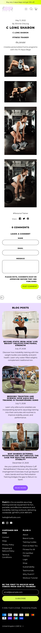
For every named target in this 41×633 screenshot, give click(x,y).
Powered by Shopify (29, 608)
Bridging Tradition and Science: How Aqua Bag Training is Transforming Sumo (20, 398)
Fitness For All (29, 549)
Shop (25, 563)
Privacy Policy (8, 545)
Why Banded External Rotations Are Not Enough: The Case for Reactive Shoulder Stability (20, 457)
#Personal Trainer (20, 213)
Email (20, 248)
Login (25, 559)
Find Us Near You (30, 546)
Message (20, 258)
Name (20, 238)
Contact (5, 537)
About (25, 535)
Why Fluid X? (28, 574)
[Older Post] (2, 297)
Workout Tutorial (30, 578)
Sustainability (28, 567)
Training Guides (29, 542)
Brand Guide (28, 538)
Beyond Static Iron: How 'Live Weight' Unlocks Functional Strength (20, 343)
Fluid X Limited (14, 608)
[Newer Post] (39, 297)
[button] (31, 9)
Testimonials (28, 571)
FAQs (4, 541)
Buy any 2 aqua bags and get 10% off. (20, 2)
